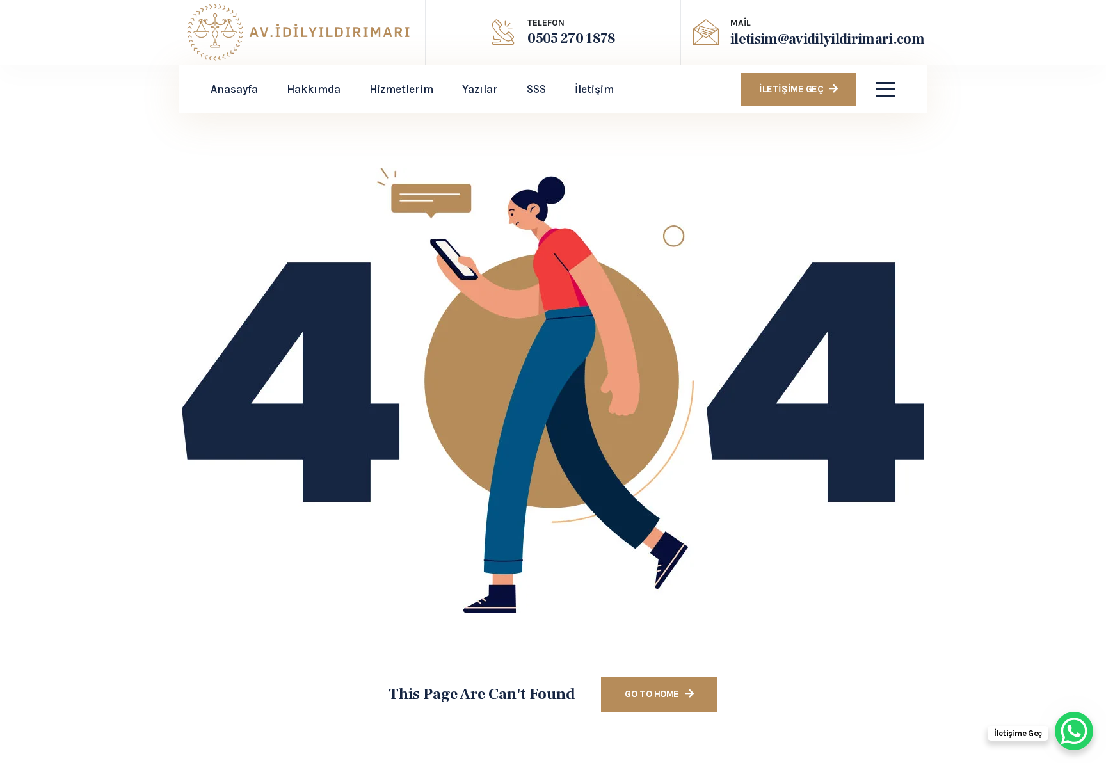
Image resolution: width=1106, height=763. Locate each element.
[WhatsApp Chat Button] (1074, 731)
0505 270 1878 (571, 38)
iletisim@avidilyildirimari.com (827, 39)
